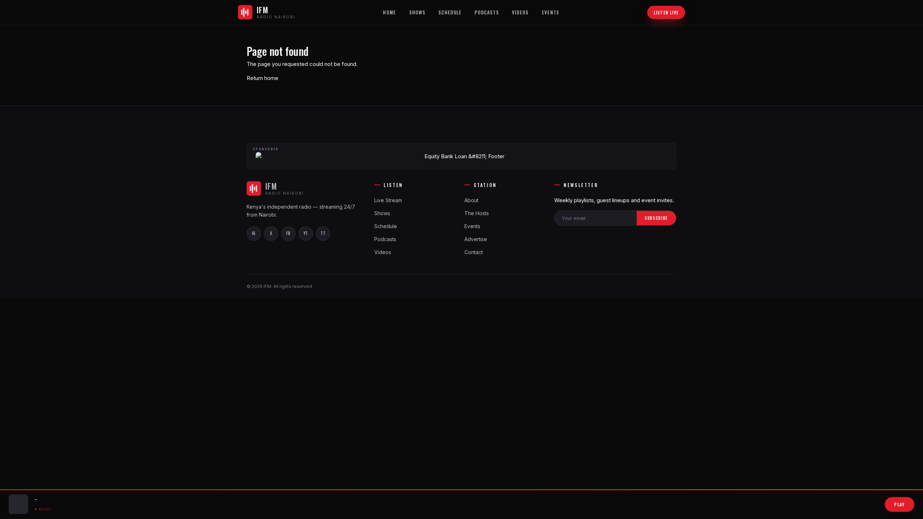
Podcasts (486, 12)
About (471, 200)
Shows (417, 12)
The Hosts (476, 213)
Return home (262, 78)
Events (551, 12)
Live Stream (388, 200)
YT (306, 233)
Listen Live (666, 12)
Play (899, 504)
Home (389, 12)
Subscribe (656, 218)
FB (288, 233)
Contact (473, 252)
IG (254, 233)
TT (323, 233)
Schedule (450, 12)
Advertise (475, 239)
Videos (520, 12)
